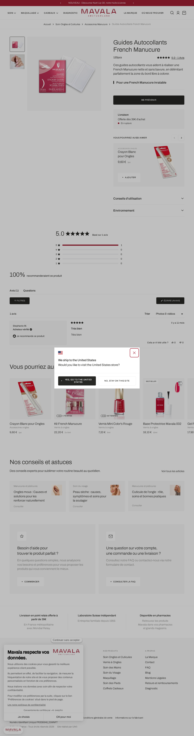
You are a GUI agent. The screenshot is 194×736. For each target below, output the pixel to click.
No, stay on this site (117, 381)
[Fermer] (134, 353)
